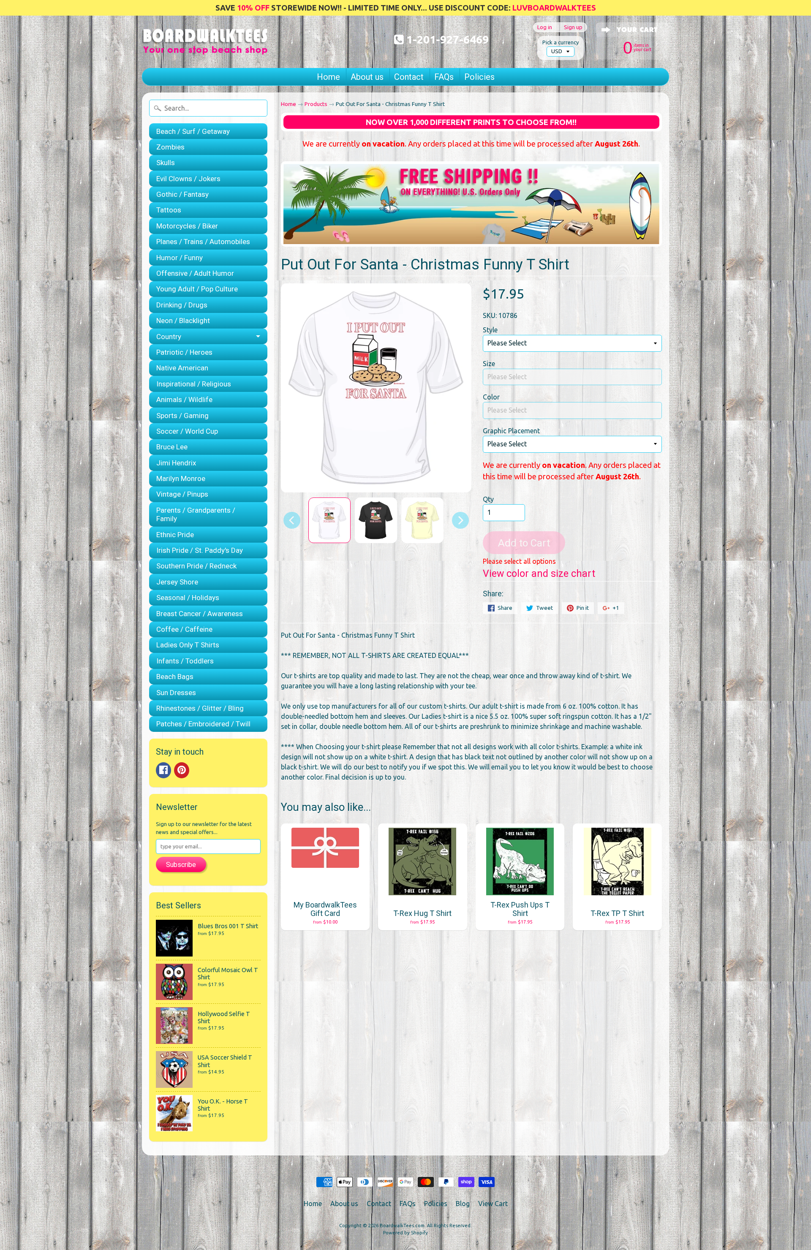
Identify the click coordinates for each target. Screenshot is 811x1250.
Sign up (573, 27)
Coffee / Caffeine (184, 629)
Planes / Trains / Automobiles (203, 241)
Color (491, 397)
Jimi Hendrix (176, 463)
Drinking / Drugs (181, 305)
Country (168, 336)
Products (316, 104)
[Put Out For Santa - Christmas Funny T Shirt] (329, 520)
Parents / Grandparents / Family (195, 514)
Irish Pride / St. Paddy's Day (199, 550)
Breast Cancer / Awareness (199, 613)
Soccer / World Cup (187, 431)
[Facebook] (163, 770)
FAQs (444, 77)
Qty (488, 499)
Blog (463, 1203)
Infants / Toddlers (185, 661)
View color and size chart (539, 573)
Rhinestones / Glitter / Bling (200, 708)
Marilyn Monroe (180, 478)
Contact (409, 77)
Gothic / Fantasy (182, 194)
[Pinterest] (181, 770)
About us (367, 77)
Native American (182, 368)
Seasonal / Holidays (187, 597)
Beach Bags (174, 676)
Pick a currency (560, 42)
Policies (479, 77)
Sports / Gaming (182, 415)
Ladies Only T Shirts (187, 645)
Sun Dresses (176, 692)
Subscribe (181, 865)
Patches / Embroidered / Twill (203, 724)
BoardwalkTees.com (402, 1225)
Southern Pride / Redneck (196, 566)
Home (328, 77)
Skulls (165, 162)
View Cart (493, 1203)
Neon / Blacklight (183, 320)
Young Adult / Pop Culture (197, 289)
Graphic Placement (511, 431)
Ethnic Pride (175, 534)
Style (490, 330)
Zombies (170, 147)
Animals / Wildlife (184, 399)
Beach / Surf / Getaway (193, 131)
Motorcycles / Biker (187, 226)
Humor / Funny (179, 257)
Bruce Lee (172, 447)
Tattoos (168, 210)
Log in (544, 27)
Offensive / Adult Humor (195, 273)
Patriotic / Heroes (184, 352)
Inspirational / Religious (193, 384)
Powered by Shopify (405, 1232)
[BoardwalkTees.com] (205, 44)
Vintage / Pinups (182, 494)
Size (489, 363)
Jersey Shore (177, 582)
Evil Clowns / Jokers (188, 178)
